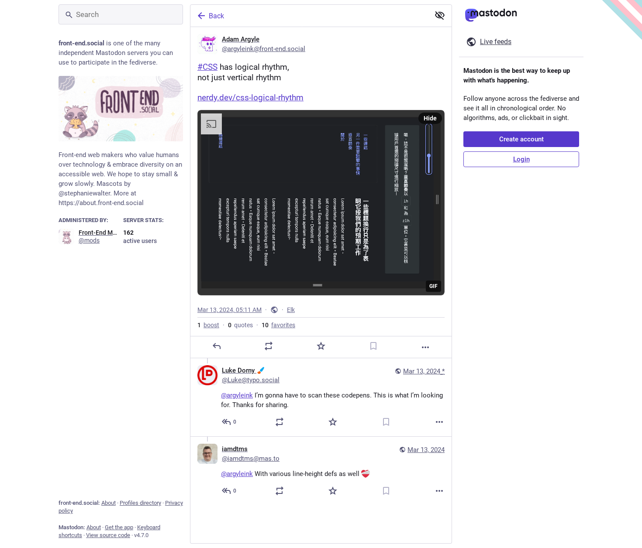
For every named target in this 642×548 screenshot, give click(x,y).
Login (521, 159)
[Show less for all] (440, 15)
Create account (521, 139)
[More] (425, 347)
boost (208, 325)
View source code (108, 535)
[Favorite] (321, 346)
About (108, 503)
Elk (291, 309)
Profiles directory (140, 503)
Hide (430, 118)
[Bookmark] (373, 346)
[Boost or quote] (268, 346)
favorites (278, 325)
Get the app (119, 527)
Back (216, 16)
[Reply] (216, 346)
